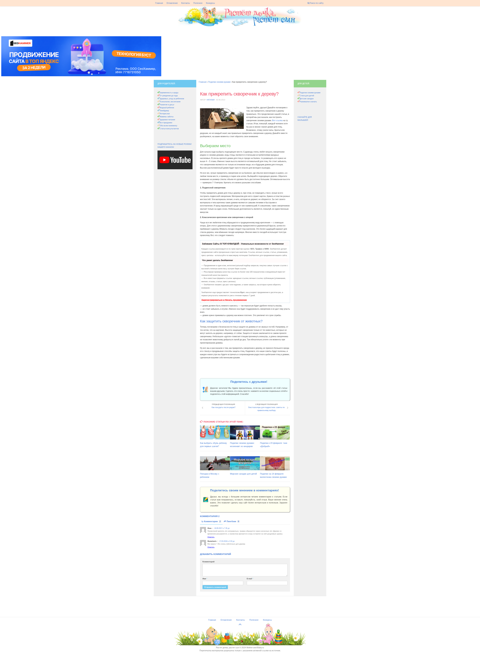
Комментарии (212, 521)
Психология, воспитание (170, 101)
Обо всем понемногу (168, 125)
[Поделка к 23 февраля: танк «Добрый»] (275, 433)
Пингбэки (233, 521)
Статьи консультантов (169, 129)
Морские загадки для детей (243, 474)
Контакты (185, 3)
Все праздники (166, 123)
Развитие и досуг (167, 105)
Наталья (210, 100)
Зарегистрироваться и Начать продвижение (224, 300)
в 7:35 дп (222, 528)
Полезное (197, 3)
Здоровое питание (167, 119)
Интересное (165, 113)
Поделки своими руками (310, 93)
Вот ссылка (277, 120)
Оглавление (172, 3)
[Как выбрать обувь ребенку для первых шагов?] (215, 433)
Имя (204, 579)
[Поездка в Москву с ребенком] (215, 463)
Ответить (211, 537)
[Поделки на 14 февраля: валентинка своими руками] (275, 463)
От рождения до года (169, 95)
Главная (159, 3)
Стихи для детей (307, 95)
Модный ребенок (167, 107)
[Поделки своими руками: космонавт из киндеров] (245, 433)
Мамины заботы (167, 117)
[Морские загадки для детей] (245, 463)
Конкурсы (210, 3)
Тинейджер (164, 111)
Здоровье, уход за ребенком (172, 99)
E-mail (250, 579)
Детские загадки (307, 99)
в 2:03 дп (227, 541)
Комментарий (208, 562)
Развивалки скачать (308, 101)
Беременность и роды (169, 93)
